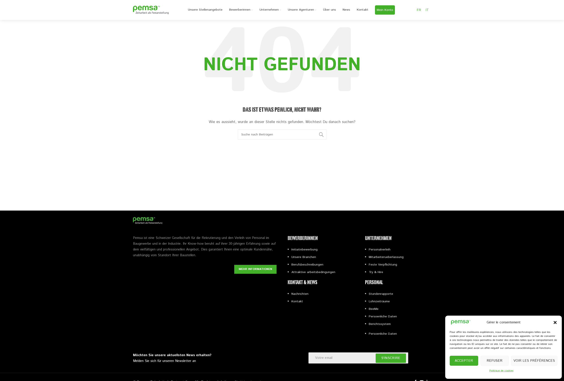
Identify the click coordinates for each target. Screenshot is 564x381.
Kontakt (297, 301)
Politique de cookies (501, 371)
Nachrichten (299, 294)
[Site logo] (151, 10)
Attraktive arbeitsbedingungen (313, 272)
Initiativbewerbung (304, 249)
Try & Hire (376, 272)
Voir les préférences (534, 360)
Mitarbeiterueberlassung (386, 257)
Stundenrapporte (381, 294)
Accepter (464, 360)
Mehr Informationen (255, 269)
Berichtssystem (380, 324)
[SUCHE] (321, 134)
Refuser (494, 360)
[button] (555, 322)
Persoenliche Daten (383, 316)
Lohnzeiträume (379, 301)
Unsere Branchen (303, 257)
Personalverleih (379, 249)
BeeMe (374, 309)
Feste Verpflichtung (383, 264)
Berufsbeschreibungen (307, 264)
